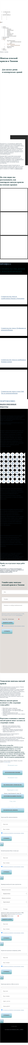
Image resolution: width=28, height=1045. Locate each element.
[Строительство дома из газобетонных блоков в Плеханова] (13, 293)
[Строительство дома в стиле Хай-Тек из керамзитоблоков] (13, 388)
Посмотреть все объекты (10, 810)
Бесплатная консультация (12, 772)
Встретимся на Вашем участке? (12, 796)
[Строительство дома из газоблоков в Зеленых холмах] (13, 357)
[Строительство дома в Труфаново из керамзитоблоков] (13, 325)
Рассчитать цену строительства (13, 784)
